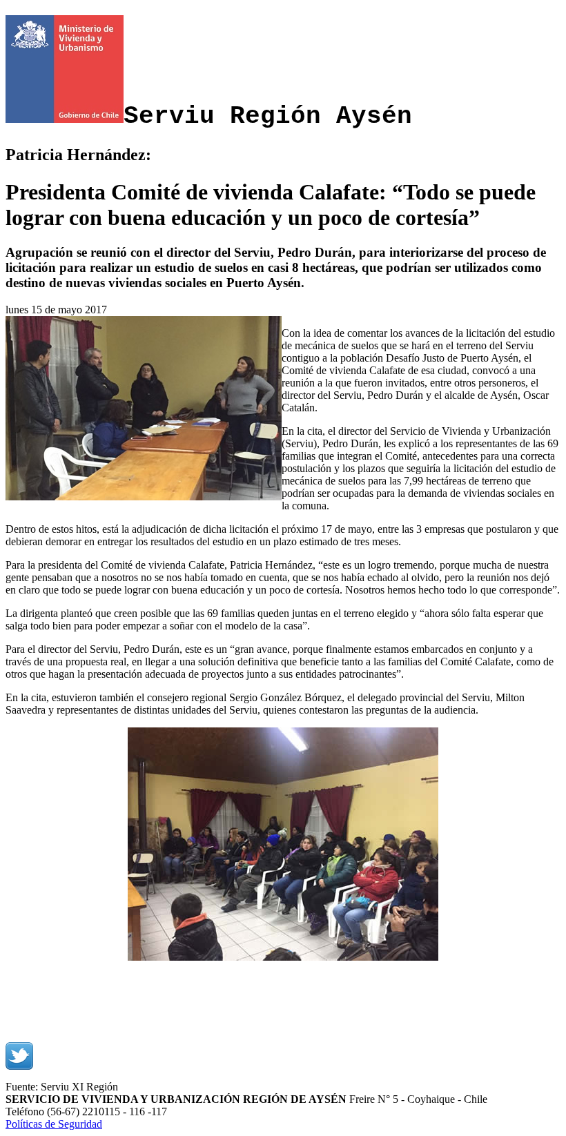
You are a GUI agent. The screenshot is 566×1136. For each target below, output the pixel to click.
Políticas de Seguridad (54, 1124)
